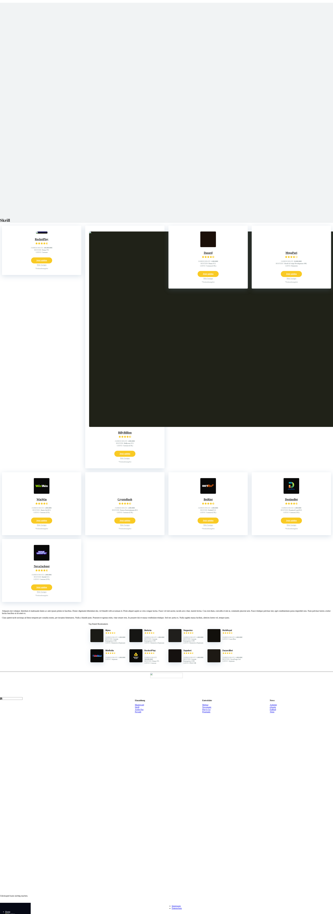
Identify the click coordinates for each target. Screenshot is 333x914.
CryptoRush (125, 499)
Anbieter (273, 705)
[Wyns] (96, 641)
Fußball (273, 709)
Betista (147, 630)
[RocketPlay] (41, 231)
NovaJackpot (42, 566)
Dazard (208, 252)
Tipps (272, 712)
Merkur (205, 705)
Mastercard (139, 705)
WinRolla (109, 650)
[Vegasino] (174, 641)
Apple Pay (139, 709)
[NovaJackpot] (41, 560)
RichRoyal (227, 630)
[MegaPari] (291, 246)
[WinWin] (41, 493)
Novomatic (206, 707)
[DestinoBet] (291, 493)
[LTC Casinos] (15, 907)
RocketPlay (41, 239)
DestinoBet (291, 499)
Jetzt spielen (41, 260)
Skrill (137, 707)
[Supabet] (174, 661)
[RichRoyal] (213, 641)
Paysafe (138, 712)
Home (7, 912)
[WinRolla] (96, 661)
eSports (273, 707)
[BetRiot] (208, 493)
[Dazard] (208, 246)
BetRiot (208, 499)
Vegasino (188, 630)
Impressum (176, 906)
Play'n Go (206, 709)
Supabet (187, 650)
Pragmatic (206, 712)
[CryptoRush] (125, 493)
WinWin (42, 499)
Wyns (108, 630)
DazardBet (227, 650)
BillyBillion (125, 432)
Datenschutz (177, 908)
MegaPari (291, 252)
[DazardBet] (213, 661)
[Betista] (135, 641)
